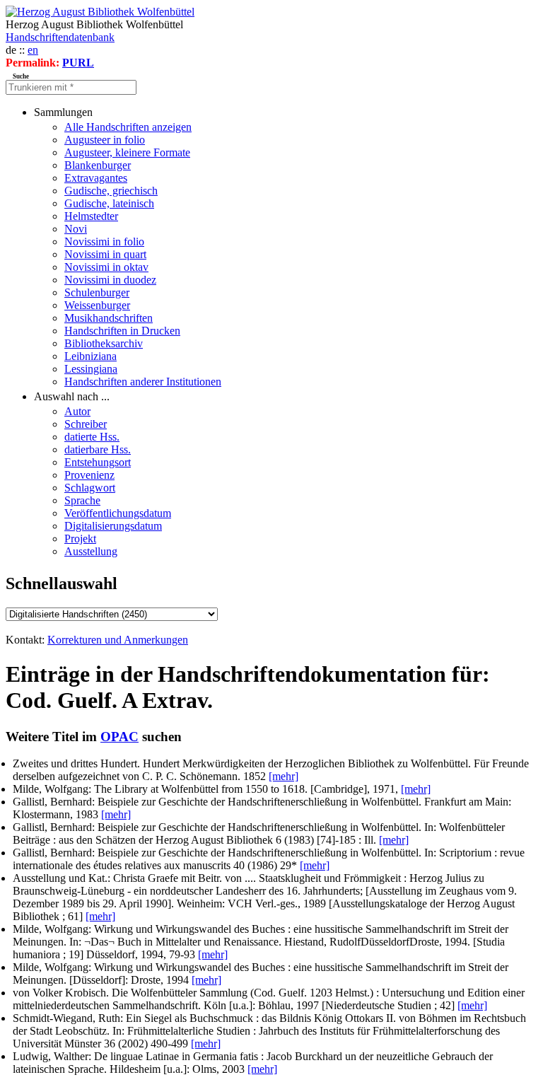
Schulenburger (96, 292)
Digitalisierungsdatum (113, 526)
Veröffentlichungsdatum (117, 513)
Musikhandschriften (108, 318)
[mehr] (283, 776)
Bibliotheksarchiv (103, 343)
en (33, 50)
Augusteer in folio (104, 140)
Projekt (80, 539)
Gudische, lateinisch (109, 203)
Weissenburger (97, 305)
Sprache (82, 500)
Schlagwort (89, 488)
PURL (78, 63)
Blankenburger (97, 165)
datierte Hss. (91, 437)
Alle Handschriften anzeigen (128, 127)
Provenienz (89, 475)
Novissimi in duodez (110, 280)
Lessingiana (90, 369)
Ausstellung (90, 551)
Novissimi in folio (104, 242)
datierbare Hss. (97, 449)
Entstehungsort (97, 462)
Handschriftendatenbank (60, 37)
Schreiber (85, 424)
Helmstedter (91, 216)
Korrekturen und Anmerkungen (117, 640)
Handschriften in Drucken (122, 331)
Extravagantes (95, 178)
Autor (77, 411)
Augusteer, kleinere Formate (127, 152)
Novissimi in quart (105, 254)
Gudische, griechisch (111, 191)
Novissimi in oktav (106, 267)
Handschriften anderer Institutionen (142, 382)
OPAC (119, 736)
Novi (75, 229)
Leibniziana (90, 356)
